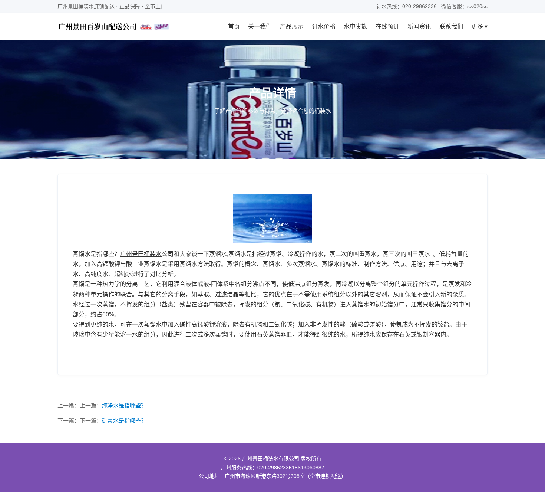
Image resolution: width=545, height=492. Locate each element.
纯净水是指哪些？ (124, 405)
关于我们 (260, 26)
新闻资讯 (419, 26)
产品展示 (292, 26)
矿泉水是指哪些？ (124, 420)
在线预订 (387, 26)
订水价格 (324, 26)
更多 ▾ (479, 26)
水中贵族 (355, 26)
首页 (234, 26)
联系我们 (451, 26)
